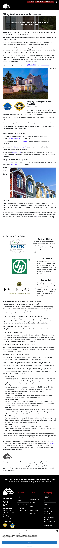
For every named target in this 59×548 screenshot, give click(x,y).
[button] (56, 531)
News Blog (48, 504)
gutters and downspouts (20, 147)
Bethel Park (34, 506)
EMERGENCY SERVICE (49, 1)
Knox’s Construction (14, 138)
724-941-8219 (31, 1)
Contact (47, 508)
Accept (29, 542)
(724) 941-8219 (31, 65)
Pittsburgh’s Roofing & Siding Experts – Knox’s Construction (49, 522)
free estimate (45, 65)
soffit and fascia (16, 152)
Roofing (20, 497)
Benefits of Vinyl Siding (17, 164)
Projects (47, 500)
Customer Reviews (48, 513)
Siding (19, 500)
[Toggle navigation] (56, 6)
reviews (51, 443)
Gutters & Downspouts (21, 509)
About (46, 497)
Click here (5, 162)
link (37, 217)
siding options (23, 141)
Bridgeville (34, 510)
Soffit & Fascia (22, 504)
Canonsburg (35, 499)
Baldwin (33, 503)
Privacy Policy (29, 546)
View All (33, 514)
